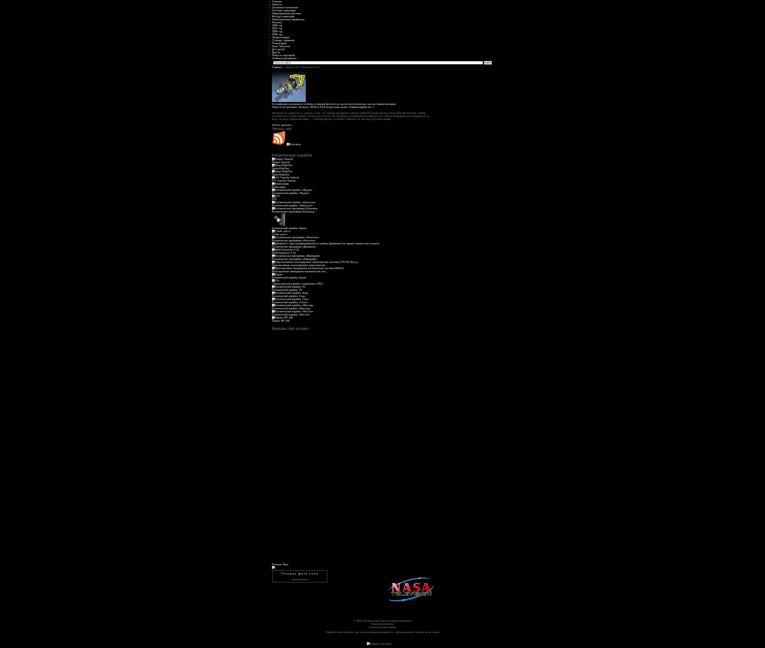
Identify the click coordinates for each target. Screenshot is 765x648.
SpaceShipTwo (280, 168)
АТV (274, 199)
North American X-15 (284, 252)
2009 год (277, 34)
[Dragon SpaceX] (282, 159)
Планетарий (279, 43)
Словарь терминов (283, 40)
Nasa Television (281, 46)
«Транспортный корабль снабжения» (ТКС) (297, 283)
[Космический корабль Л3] (288, 286)
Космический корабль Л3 (287, 289)
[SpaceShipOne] (282, 171)
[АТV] (276, 196)
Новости (277, 4)
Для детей (278, 49)
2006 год (277, 25)
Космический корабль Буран (289, 277)
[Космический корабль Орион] (278, 225)
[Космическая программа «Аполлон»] (295, 237)
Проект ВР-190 (281, 320)
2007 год (277, 28)
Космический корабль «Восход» (291, 308)
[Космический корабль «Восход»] (293, 305)
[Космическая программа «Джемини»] (325, 243)
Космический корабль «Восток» (291, 314)
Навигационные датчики (286, 13)
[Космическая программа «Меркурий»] (296, 255)
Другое (276, 52)
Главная (277, 1)
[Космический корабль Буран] (277, 274)
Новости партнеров (283, 55)
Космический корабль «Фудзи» (290, 193)
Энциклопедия (280, 37)
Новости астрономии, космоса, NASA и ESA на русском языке (309, 107)
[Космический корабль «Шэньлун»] (294, 202)
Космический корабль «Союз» (290, 302)
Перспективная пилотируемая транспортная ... (300, 265)
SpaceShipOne (280, 174)
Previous (277, 564)
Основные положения (285, 7)
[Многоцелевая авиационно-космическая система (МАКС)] (308, 268)
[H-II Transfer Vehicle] (285, 177)
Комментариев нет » (361, 107)
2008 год (277, 31)
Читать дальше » (282, 125)
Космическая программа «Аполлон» (294, 240)
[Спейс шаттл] (281, 231)
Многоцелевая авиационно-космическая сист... (300, 271)
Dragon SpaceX (281, 162)
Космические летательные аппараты (387, 620)
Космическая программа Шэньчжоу (293, 211)
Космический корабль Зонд (288, 296)
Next (285, 564)
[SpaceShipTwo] (282, 165)
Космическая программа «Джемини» (294, 246)
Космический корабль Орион (289, 228)
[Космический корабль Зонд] (290, 292)
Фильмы (277, 22)
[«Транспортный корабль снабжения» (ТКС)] (276, 280)
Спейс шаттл (279, 234)
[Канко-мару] (280, 183)
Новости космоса (382, 623)
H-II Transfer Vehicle (284, 180)
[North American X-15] (285, 249)
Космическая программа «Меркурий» (294, 259)
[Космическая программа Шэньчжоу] (295, 208)
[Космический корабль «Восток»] (292, 311)
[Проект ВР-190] (282, 317)
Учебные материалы (284, 58)
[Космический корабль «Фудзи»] (292, 189)
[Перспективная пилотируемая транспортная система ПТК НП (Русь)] (315, 262)
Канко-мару (279, 186)
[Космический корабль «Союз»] (290, 299)
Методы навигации (283, 16)
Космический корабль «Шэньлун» (292, 205)
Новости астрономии (382, 627)
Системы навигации (284, 10)
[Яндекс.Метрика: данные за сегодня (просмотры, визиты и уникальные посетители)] (379, 643)
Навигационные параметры (288, 19)
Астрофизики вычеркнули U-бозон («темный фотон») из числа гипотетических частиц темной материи (333, 104)
